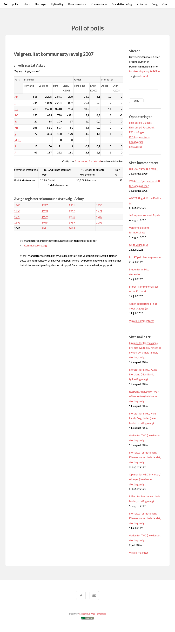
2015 (72, 228)
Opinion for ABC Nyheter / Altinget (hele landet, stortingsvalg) (144, 479)
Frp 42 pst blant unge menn (145, 257)
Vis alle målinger (138, 552)
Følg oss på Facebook (141, 127)
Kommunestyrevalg (35, 245)
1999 (72, 222)
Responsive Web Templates (92, 613)
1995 (45, 222)
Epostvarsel (136, 141)
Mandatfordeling (122, 4)
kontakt (145, 76)
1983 (72, 216)
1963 (45, 211)
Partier (144, 4)
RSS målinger (136, 132)
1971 (99, 211)
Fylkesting (57, 4)
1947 (45, 205)
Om (164, 4)
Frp (16, 109)
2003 (99, 222)
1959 (17, 211)
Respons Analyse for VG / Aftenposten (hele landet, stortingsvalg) (144, 396)
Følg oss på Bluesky (140, 122)
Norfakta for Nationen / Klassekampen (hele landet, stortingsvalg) (145, 457)
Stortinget (41, 4)
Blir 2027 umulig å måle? (143, 168)
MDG (18, 140)
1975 (17, 216)
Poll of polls (10, 4)
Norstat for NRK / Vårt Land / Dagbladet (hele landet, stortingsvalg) (142, 418)
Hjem (27, 4)
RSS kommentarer (139, 137)
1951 (72, 205)
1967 (72, 211)
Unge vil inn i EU (138, 244)
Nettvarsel (135, 146)
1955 (99, 205)
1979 (45, 216)
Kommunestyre (77, 4)
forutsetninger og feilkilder (144, 71)
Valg (155, 4)
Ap (16, 96)
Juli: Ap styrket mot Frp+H (144, 215)
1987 (99, 216)
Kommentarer (99, 4)
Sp (16, 121)
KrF (17, 127)
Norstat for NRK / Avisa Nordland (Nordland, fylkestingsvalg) (143, 374)
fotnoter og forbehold (88, 161)
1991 (17, 222)
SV (16, 115)
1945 (17, 205)
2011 (45, 228)
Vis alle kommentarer (141, 320)
